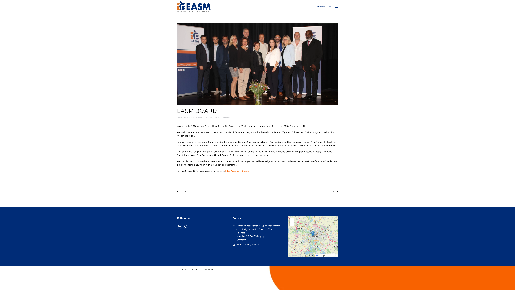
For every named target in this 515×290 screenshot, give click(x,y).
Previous (182, 191)
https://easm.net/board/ (237, 171)
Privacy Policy (210, 270)
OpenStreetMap (331, 255)
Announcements (224, 118)
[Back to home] (194, 6)
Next (334, 191)
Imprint (195, 270)
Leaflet (320, 255)
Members (321, 7)
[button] (336, 6)
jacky (189, 118)
